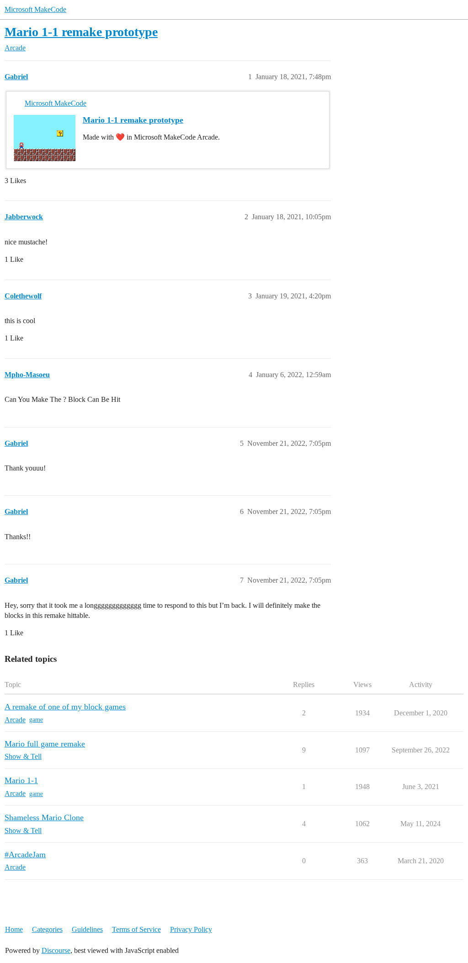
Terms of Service (136, 929)
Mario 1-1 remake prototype (81, 32)
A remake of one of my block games (65, 706)
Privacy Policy (191, 929)
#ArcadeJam (25, 854)
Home (14, 929)
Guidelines (87, 929)
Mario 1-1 (21, 780)
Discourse (56, 950)
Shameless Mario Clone (44, 817)
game (36, 719)
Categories (47, 929)
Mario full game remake (45, 743)
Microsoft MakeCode (35, 9)
